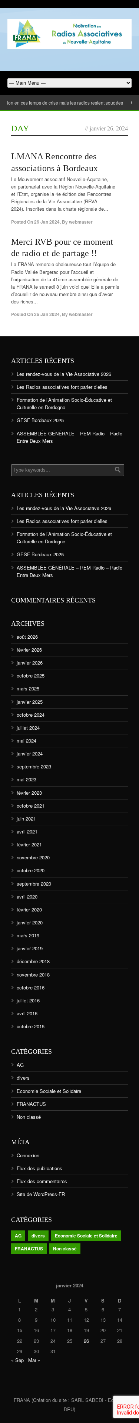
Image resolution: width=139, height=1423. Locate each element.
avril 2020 (27, 896)
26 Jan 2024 (47, 221)
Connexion (28, 1155)
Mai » (34, 1359)
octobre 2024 (30, 714)
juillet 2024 (28, 727)
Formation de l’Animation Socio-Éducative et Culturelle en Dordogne (64, 403)
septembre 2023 (34, 766)
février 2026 (29, 649)
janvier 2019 (30, 948)
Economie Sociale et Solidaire (49, 1090)
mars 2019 (28, 935)
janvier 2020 (30, 922)
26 (86, 1340)
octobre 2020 (30, 870)
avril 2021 (27, 831)
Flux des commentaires (42, 1181)
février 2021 (29, 844)
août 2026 (27, 636)
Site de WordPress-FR (41, 1194)
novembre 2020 (33, 857)
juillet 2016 (28, 1000)
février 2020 (29, 909)
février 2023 (29, 792)
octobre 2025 (30, 675)
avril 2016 (27, 1013)
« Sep (17, 1359)
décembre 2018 (33, 961)
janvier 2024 (30, 753)
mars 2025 (28, 688)
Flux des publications (39, 1168)
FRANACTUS (31, 1103)
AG (20, 1064)
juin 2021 (26, 818)
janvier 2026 (30, 662)
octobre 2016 (30, 987)
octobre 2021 (30, 805)
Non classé (29, 1116)
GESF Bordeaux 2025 (40, 420)
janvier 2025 (30, 701)
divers (23, 1077)
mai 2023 (26, 779)
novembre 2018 (33, 974)
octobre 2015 (30, 1026)
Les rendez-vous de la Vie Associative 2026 (64, 373)
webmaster (81, 221)
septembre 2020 (34, 883)
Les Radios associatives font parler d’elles (62, 386)
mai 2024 (26, 740)
